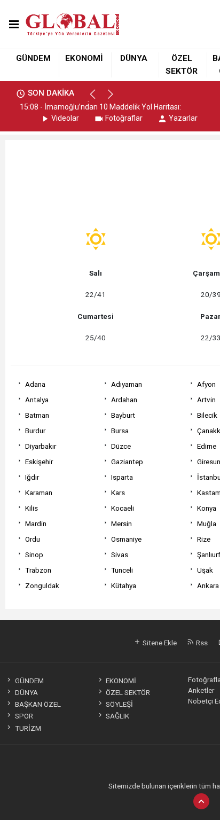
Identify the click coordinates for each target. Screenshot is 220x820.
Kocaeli (122, 508)
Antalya (37, 399)
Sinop (34, 554)
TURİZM (28, 728)
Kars (118, 492)
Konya (206, 508)
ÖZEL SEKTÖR (128, 692)
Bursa (120, 430)
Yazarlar (183, 118)
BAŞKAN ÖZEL (37, 704)
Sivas (119, 554)
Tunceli (122, 570)
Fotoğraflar (124, 118)
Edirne (206, 446)
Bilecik (207, 415)
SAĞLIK (117, 716)
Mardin (35, 523)
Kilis (31, 508)
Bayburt (123, 415)
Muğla (206, 523)
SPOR (24, 716)
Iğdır (32, 477)
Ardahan (124, 399)
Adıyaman (126, 384)
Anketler (201, 690)
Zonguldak (42, 585)
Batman (37, 415)
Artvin (206, 399)
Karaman (38, 492)
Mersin (121, 523)
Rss (201, 642)
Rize (203, 539)
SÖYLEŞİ (119, 704)
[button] (97, 99)
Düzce (121, 446)
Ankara (208, 585)
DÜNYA (133, 58)
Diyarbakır (40, 446)
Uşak (205, 570)
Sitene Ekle (159, 642)
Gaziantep (127, 461)
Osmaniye (126, 539)
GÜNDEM (33, 58)
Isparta (122, 477)
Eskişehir (39, 461)
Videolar (65, 118)
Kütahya (123, 585)
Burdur (35, 430)
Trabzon (38, 570)
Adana (35, 384)
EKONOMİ (84, 58)
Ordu (32, 539)
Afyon (206, 384)
